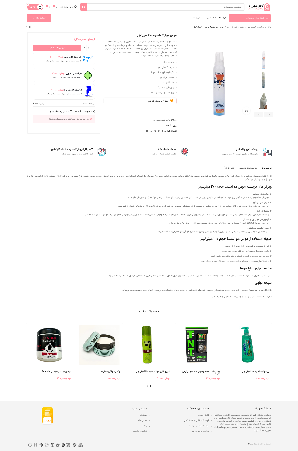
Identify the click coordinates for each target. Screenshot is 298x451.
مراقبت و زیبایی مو (256, 27)
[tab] (267, 168)
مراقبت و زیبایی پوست (199, 426)
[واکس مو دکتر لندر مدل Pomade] (49, 345)
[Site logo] (259, 7)
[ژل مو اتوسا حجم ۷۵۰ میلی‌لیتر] (248, 345)
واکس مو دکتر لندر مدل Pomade (56, 371)
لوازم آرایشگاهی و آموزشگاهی (196, 420)
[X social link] (159, 131)
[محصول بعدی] (27, 27)
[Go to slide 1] (150, 386)
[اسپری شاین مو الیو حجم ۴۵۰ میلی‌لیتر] (149, 345)
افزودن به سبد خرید (56, 47)
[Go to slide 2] (147, 386)
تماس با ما (142, 420)
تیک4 (250, 444)
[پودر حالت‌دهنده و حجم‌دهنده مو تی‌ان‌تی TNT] (198, 345)
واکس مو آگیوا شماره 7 (110, 371)
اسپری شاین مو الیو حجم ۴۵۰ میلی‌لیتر (153, 371)
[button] (268, 114)
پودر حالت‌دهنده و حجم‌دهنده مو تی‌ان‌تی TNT (201, 373)
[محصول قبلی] (34, 27)
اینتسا (168, 125)
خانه (270, 27)
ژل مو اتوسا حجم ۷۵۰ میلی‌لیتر (255, 371)
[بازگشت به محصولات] (30, 27)
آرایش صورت (203, 415)
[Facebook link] (162, 131)
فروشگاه (143, 415)
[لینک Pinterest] (155, 131)
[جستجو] (83, 7)
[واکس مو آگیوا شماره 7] (99, 345)
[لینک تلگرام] (147, 131)
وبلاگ (144, 426)
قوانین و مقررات (140, 431)
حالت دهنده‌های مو (235, 27)
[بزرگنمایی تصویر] (246, 111)
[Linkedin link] (151, 131)
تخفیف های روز (39, 18)
